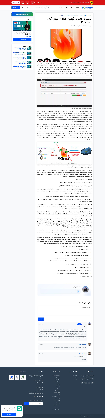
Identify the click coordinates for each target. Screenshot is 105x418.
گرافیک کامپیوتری (57, 400)
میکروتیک (58, 386)
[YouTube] (92, 383)
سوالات (60, 7)
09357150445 (38, 382)
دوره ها (77, 7)
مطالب (66, 7)
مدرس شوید (74, 375)
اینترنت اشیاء (57, 403)
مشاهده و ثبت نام (22, 39)
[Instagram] (82, 383)
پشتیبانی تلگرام (38, 389)
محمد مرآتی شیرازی (82, 344)
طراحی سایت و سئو (56, 398)
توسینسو (89, 15)
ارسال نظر (41, 319)
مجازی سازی (58, 379)
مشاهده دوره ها (16, 2)
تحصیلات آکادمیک (56, 407)
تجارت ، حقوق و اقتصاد (56, 409)
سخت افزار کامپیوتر (56, 405)
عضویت (26, 403)
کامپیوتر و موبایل (57, 392)
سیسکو (58, 388)
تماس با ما (75, 379)
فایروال (81, 15)
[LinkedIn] (85, 383)
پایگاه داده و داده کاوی (56, 396)
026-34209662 (38, 385)
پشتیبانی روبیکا (38, 387)
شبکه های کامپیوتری (56, 375)
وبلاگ (75, 377)
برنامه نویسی (57, 390)
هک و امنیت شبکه (56, 382)
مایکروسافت (57, 377)
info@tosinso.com (37, 380)
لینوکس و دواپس (57, 384)
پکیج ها (71, 7)
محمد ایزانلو (85, 26)
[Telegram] (89, 383)
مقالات (85, 15)
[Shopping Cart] (22, 7)
